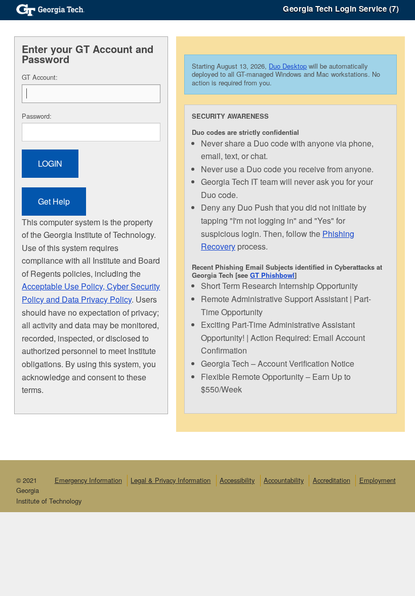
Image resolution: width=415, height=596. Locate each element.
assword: (37, 116)
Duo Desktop (288, 66)
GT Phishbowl (272, 275)
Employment (377, 480)
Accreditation (331, 480)
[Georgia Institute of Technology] (50, 9)
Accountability (284, 480)
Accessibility (237, 480)
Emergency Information (88, 480)
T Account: (40, 77)
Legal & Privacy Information (171, 480)
